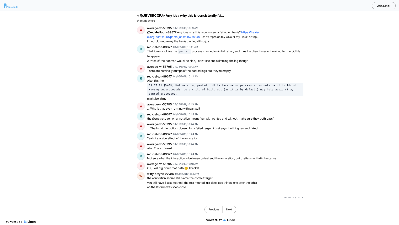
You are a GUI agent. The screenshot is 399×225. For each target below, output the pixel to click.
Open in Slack (293, 197)
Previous (214, 209)
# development (146, 20)
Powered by (14, 221)
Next (229, 209)
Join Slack (383, 6)
